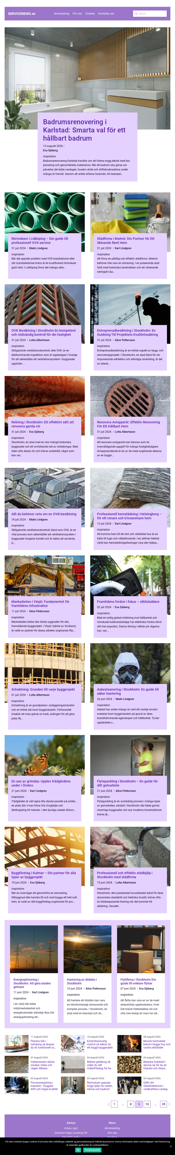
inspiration (49, 156)
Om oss (77, 13)
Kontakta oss (106, 13)
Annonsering (61, 13)
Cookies (90, 13)
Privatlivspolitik (92, 1150)
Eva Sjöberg (50, 150)
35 (163, 1104)
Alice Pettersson (125, 340)
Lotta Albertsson (39, 340)
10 (147, 1104)
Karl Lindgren (123, 248)
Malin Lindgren (38, 248)
